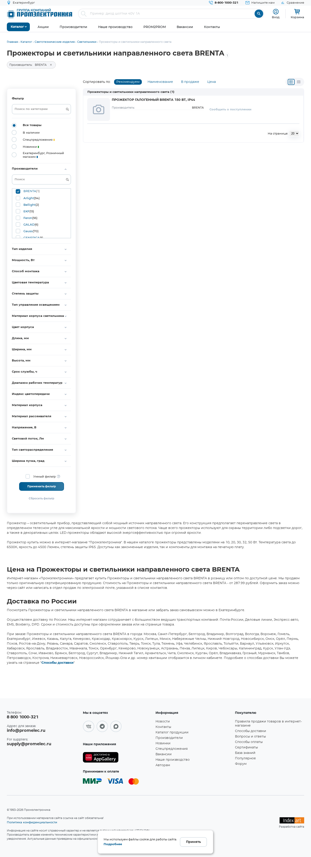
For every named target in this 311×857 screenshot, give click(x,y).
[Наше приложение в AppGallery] (117, 757)
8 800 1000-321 (22, 717)
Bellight (29, 204)
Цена (211, 82)
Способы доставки (57, 662)
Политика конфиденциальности (32, 822)
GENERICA (31, 237)
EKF (26, 211)
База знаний (245, 753)
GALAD (29, 224)
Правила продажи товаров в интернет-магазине (268, 723)
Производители (169, 738)
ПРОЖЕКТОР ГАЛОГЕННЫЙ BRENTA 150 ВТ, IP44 (153, 100)
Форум (241, 763)
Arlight (28, 198)
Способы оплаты (249, 742)
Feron (27, 218)
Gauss (28, 231)
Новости (163, 721)
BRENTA (29, 191)
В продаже (190, 82)
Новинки (163, 743)
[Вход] (276, 12)
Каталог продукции (172, 732)
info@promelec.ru (26, 731)
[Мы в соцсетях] (88, 726)
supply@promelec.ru (29, 744)
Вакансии (164, 754)
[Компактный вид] (291, 82)
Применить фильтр (41, 486)
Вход (276, 17)
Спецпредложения (172, 748)
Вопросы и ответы (250, 736)
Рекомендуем (128, 82)
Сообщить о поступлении (230, 109)
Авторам (163, 765)
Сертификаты (246, 747)
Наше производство (173, 759)
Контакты (163, 727)
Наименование (160, 82)
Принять (193, 842)
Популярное (245, 758)
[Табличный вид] (299, 82)
